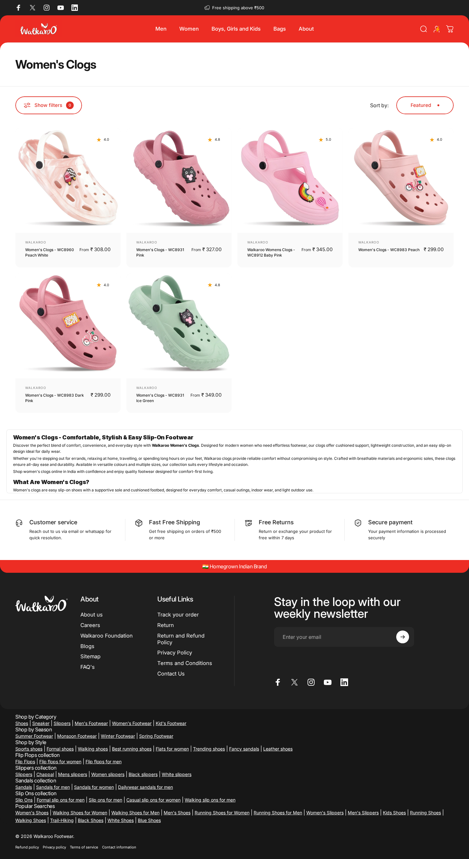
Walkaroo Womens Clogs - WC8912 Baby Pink (271, 252)
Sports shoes (28, 748)
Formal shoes (60, 748)
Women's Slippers (325, 812)
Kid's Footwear (171, 723)
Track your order (178, 614)
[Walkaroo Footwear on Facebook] (18, 7)
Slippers (62, 723)
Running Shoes (425, 812)
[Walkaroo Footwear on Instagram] (46, 7)
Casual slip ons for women (153, 800)
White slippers (176, 774)
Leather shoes (278, 748)
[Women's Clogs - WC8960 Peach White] (68, 180)
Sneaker (40, 723)
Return (165, 625)
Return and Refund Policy (181, 639)
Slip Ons (24, 800)
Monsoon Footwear (77, 736)
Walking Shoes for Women (80, 812)
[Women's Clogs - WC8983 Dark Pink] (68, 325)
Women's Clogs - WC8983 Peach (389, 249)
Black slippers (143, 774)
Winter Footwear (118, 736)
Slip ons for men (105, 800)
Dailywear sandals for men (145, 787)
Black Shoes (90, 820)
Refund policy (27, 847)
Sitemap (90, 657)
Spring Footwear (156, 736)
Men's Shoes (177, 812)
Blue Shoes (149, 820)
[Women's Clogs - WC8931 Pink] (179, 180)
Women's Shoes (31, 812)
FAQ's (87, 667)
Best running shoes (132, 748)
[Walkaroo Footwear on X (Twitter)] (32, 7)
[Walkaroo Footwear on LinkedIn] (74, 7)
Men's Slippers (363, 812)
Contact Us (171, 673)
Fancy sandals (244, 748)
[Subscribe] (402, 637)
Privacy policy (54, 847)
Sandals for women (94, 787)
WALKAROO (35, 242)
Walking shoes (93, 748)
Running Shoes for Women (222, 812)
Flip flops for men (104, 761)
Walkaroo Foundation (106, 635)
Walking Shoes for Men (135, 812)
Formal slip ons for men (61, 800)
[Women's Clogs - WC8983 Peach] (401, 180)
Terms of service (84, 847)
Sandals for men (53, 787)
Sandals (23, 787)
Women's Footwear (132, 723)
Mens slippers (72, 774)
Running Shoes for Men (278, 812)
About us (91, 614)
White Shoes (121, 820)
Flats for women (172, 748)
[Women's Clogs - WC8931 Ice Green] (179, 325)
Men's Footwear (91, 723)
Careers (90, 625)
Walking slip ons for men (210, 800)
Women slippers (107, 774)
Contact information (119, 847)
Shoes (21, 723)
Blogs (87, 646)
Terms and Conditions (184, 663)
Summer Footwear (34, 736)
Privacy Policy (174, 653)
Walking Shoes (30, 820)
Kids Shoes (394, 812)
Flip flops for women (60, 761)
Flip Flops (25, 761)
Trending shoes (209, 748)
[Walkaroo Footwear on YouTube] (60, 7)
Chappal (45, 774)
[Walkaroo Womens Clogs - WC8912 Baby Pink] (290, 180)
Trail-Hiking (62, 820)
